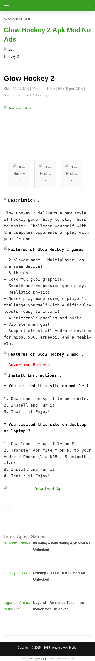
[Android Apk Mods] (48, 4)
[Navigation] (5, 5)
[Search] (88, 5)
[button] (12, 55)
